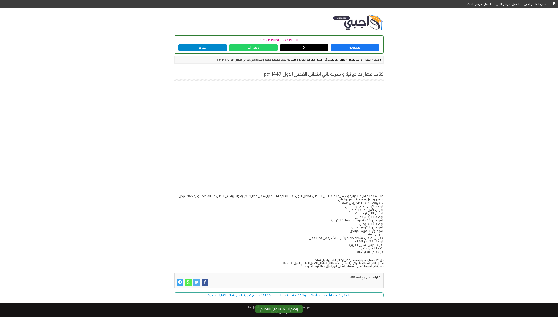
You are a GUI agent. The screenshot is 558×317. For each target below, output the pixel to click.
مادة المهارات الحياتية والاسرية (305, 59)
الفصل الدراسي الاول (535, 4)
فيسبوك (355, 47)
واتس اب (253, 47)
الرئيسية (554, 3)
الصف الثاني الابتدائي (335, 59)
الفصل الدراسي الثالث (479, 4)
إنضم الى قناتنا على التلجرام (279, 309)
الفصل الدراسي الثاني (507, 4)
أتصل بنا (253, 307)
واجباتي (377, 59)
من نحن (304, 307)
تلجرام (202, 47)
